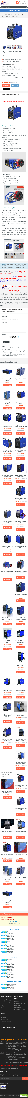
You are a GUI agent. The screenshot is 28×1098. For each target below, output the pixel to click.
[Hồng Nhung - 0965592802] (4, 967)
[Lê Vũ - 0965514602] (4, 976)
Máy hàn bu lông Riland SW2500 (7, 379)
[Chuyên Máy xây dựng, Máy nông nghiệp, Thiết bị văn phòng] (4, 2)
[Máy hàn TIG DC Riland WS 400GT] (20, 442)
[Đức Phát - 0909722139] (4, 935)
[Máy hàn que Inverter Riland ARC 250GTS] (7, 784)
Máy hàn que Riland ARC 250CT (21, 809)
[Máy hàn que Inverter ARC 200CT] (7, 824)
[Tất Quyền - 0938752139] (4, 945)
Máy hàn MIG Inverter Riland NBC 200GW (20, 689)
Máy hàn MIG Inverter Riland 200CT (7, 739)
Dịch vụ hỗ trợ (17, 1007)
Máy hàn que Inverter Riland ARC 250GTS (7, 792)
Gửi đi (6, 342)
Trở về (1, 10)
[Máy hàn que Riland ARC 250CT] (20, 801)
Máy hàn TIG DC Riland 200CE (20, 499)
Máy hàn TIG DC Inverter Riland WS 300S (21, 475)
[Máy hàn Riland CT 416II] (20, 371)
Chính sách (17, 1005)
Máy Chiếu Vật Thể (13, 1068)
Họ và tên (4, 316)
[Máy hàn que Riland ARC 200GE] (7, 847)
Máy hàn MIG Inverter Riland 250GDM (20, 641)
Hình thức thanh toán (19, 1003)
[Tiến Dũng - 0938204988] (4, 949)
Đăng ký (25, 1078)
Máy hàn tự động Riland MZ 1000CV (7, 402)
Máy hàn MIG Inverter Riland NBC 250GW (7, 689)
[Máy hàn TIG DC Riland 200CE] (20, 491)
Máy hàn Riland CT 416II (20, 379)
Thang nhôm (3, 1068)
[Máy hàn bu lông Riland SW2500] (7, 371)
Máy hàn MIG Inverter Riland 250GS (20, 664)
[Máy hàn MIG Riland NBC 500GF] (20, 539)
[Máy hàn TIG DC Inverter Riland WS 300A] (7, 468)
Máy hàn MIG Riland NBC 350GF (7, 572)
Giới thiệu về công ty (6, 1000)
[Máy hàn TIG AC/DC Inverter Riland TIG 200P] (20, 417)
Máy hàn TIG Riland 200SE (7, 522)
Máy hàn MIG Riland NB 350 (7, 547)
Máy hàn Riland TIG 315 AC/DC (21, 402)
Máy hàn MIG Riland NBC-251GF (15, 264)
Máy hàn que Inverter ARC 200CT (7, 832)
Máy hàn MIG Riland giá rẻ (17, 267)
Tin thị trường (4, 1023)
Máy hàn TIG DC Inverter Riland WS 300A (7, 475)
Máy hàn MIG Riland (11, 266)
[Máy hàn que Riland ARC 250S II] (20, 778)
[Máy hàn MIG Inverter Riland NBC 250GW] (7, 681)
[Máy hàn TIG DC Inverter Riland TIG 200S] (20, 564)
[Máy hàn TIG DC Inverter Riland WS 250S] (20, 587)
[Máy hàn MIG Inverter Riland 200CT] (7, 731)
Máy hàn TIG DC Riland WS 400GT (20, 450)
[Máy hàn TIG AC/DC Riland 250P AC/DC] (7, 417)
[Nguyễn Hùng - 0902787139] (4, 952)
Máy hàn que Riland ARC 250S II (21, 786)
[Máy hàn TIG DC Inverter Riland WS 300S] (20, 468)
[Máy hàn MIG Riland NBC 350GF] (7, 564)
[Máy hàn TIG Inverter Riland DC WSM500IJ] (20, 610)
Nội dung (4, 322)
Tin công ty (3, 1017)
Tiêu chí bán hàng (5, 1002)
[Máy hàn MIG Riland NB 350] (7, 539)
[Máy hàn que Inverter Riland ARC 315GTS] (20, 755)
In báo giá (15, 85)
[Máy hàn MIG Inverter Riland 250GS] (20, 656)
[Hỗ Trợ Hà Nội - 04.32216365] (4, 988)
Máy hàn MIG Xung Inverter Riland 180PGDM (7, 715)
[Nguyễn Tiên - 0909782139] (4, 939)
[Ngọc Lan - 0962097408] (4, 970)
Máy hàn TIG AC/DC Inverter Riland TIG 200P (21, 425)
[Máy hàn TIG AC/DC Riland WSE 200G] (7, 442)
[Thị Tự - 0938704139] (4, 942)
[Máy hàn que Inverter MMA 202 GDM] (20, 824)
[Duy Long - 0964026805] (4, 963)
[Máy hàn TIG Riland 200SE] (7, 514)
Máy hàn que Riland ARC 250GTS (21, 855)
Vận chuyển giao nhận (6, 1004)
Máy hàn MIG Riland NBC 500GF (21, 547)
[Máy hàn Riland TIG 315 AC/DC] (20, 394)
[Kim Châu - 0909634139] (4, 932)
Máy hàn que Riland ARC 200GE (7, 855)
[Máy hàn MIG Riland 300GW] (7, 633)
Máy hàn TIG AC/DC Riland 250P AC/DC (7, 425)
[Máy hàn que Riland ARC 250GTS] (20, 847)
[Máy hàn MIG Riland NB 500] (20, 514)
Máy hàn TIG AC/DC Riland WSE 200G (7, 450)
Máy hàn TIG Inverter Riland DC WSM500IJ (21, 618)
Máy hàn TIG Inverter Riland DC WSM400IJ (7, 618)
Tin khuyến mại (4, 1019)
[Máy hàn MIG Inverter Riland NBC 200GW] (20, 681)
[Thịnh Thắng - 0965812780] (4, 973)
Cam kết (16, 1001)
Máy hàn (11, 64)
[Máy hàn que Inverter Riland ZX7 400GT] (20, 731)
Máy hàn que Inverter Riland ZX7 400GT (21, 739)
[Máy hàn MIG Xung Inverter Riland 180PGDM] (7, 706)
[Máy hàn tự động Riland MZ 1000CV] (7, 394)
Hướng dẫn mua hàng (19, 1009)
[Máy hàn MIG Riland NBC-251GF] (14, 32)
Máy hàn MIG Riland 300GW (7, 641)
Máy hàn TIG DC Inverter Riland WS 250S (21, 595)
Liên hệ (2, 1008)
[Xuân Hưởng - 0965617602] (4, 960)
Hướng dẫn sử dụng (6, 1021)
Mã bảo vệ (4, 334)
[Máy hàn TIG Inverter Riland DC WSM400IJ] (7, 610)
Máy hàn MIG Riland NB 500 (20, 522)
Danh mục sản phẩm (26, 10)
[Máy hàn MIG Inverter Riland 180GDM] (20, 706)
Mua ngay (6, 85)
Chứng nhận (4, 1006)
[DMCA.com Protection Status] (24, 1095)
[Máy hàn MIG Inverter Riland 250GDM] (20, 633)
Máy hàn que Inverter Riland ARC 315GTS (21, 763)
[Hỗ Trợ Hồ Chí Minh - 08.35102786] (4, 985)
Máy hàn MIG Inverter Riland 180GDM (20, 714)
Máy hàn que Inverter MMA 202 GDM (21, 832)
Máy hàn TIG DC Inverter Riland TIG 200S (21, 572)
